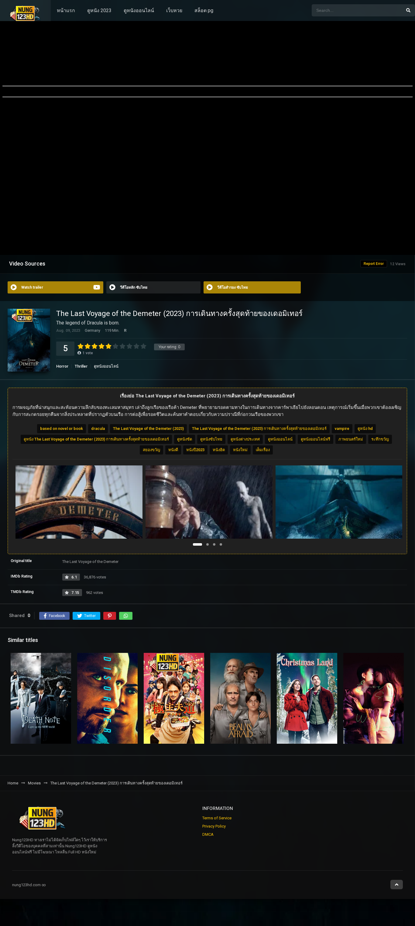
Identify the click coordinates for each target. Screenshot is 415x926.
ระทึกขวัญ (380, 439)
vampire (342, 428)
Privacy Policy (214, 826)
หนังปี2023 (195, 450)
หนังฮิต (219, 450)
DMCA (208, 834)
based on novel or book (61, 428)
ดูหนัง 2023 (99, 10)
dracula (98, 428)
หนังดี (173, 450)
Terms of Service (217, 818)
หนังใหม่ (240, 450)
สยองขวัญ (151, 450)
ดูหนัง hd (365, 428)
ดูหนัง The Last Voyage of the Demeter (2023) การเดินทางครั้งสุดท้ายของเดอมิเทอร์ (96, 439)
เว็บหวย (174, 10)
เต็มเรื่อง (263, 450)
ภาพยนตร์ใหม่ (350, 439)
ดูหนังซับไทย (211, 439)
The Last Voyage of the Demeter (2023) (148, 428)
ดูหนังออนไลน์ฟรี (315, 439)
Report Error (374, 264)
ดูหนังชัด (184, 439)
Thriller (81, 366)
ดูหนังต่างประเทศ (245, 439)
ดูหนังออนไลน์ (139, 10)
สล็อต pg (203, 10)
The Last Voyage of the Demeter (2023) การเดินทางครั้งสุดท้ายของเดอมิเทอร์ (259, 428)
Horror (62, 366)
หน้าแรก (66, 10)
